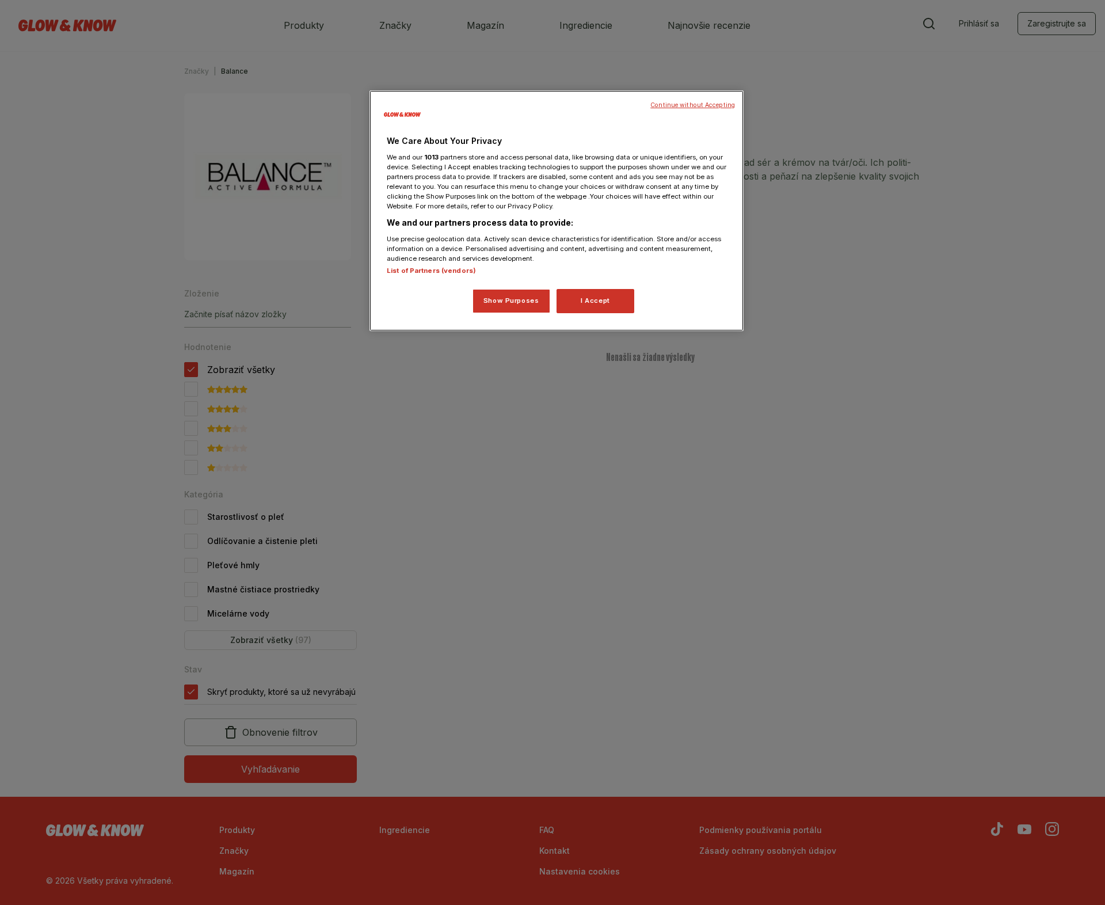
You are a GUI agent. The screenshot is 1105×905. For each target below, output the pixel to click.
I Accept (595, 300)
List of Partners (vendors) (431, 271)
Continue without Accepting (692, 105)
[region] (556, 210)
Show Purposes (511, 300)
